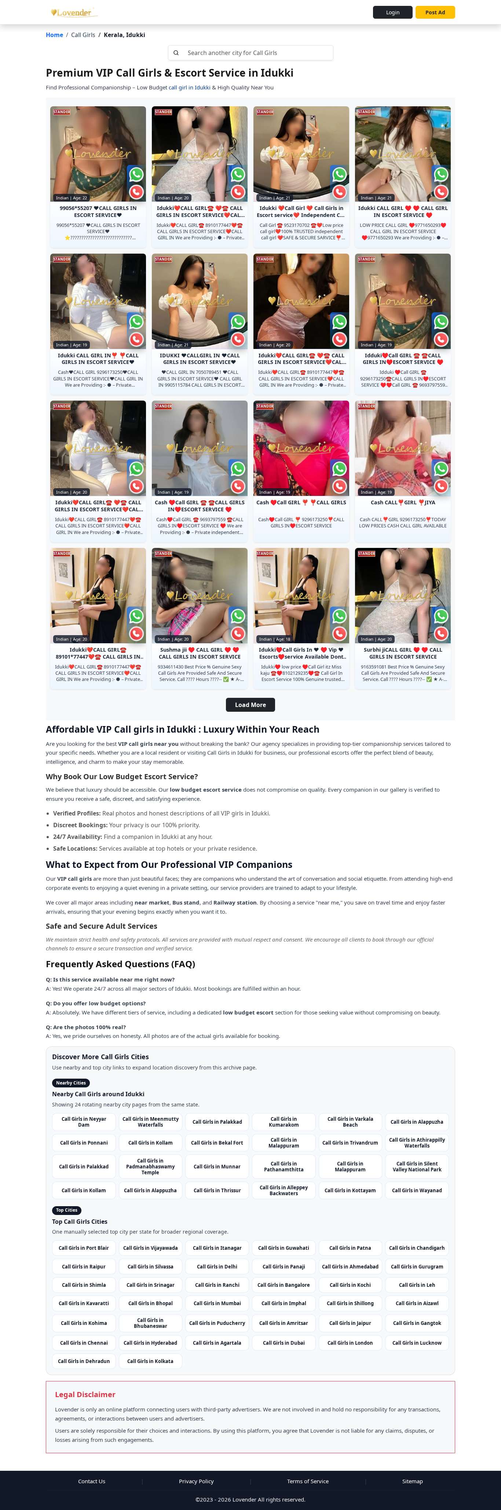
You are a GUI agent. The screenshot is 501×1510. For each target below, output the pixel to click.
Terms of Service (308, 1481)
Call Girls (83, 35)
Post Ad (435, 12)
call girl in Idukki (189, 87)
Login (393, 12)
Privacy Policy (196, 1481)
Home (54, 35)
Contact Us (91, 1481)
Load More (250, 705)
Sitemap (412, 1481)
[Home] (73, 12)
